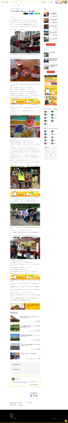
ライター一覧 (20, 404)
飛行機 (39, 349)
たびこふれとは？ (20, 405)
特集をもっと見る (50, 71)
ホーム (11, 5)
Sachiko (39, 348)
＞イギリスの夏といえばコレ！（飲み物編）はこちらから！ (20, 300)
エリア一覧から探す (43, 2)
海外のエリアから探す (13, 404)
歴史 (37, 321)
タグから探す (51, 2)
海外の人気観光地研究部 (54, 35)
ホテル (47, 158)
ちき (39, 357)
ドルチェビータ (38, 320)
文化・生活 (38, 358)
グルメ (14, 371)
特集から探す (20, 402)
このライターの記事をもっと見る (34, 384)
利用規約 (11, 416)
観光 (39, 321)
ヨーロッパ (14, 5)
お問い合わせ (12, 415)
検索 (21, 2)
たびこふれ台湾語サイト (30, 402)
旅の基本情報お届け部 (55, 16)
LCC (34, 349)
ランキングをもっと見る (50, 44)
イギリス (18, 5)
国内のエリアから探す (13, 402)
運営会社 (11, 413)
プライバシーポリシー (13, 418)
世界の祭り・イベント (33, 358)
